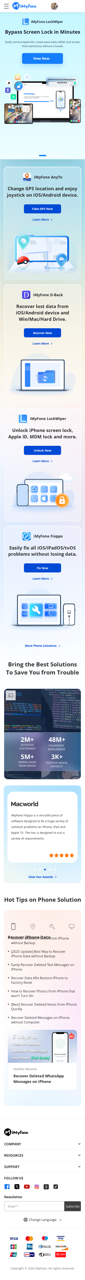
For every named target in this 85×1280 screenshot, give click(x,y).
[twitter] (17, 1187)
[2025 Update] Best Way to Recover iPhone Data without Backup (38, 953)
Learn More (41, 219)
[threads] (46, 1186)
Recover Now (42, 333)
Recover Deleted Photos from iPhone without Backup (40, 940)
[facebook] (7, 1187)
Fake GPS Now (42, 209)
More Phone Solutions (41, 646)
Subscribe (73, 1206)
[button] (22, 155)
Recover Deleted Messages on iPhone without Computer (40, 1019)
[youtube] (27, 1187)
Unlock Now (42, 450)
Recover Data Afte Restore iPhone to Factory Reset (39, 980)
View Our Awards (41, 877)
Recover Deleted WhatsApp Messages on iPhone (38, 1078)
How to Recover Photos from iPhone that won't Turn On (43, 993)
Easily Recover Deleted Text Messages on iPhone (42, 967)
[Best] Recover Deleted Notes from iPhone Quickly (44, 1006)
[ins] (37, 1187)
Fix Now (42, 568)
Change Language (43, 1219)
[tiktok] (56, 1187)
